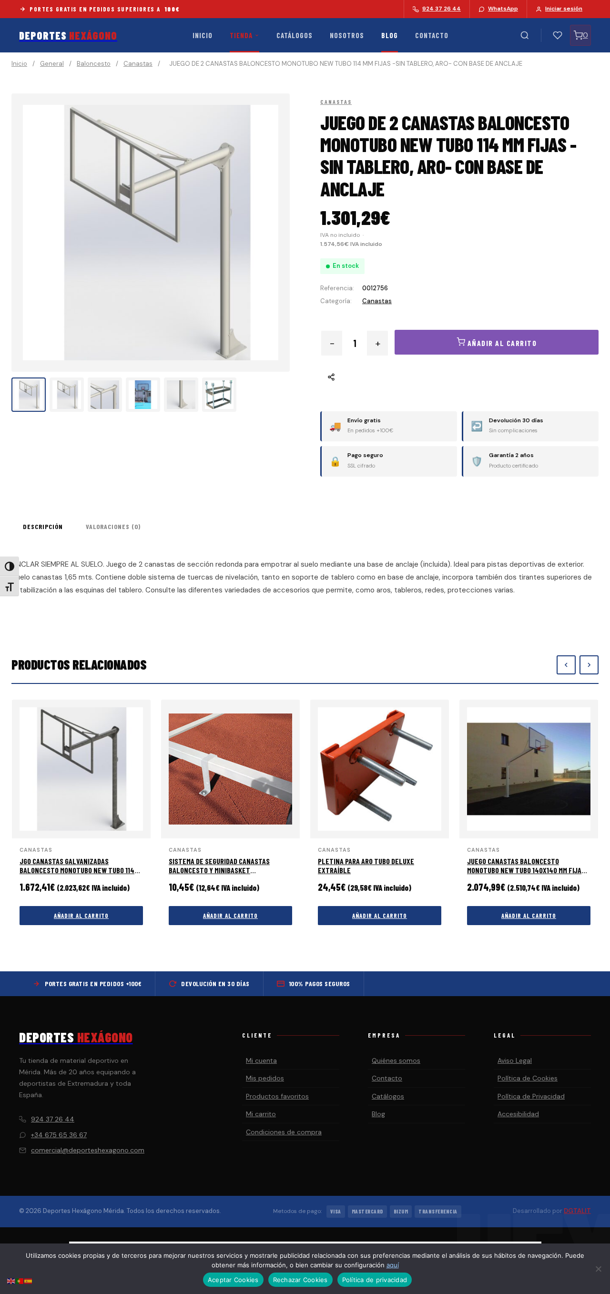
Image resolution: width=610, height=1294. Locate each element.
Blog (389, 35)
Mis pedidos (265, 1078)
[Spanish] (28, 1280)
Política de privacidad (374, 1280)
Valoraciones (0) (113, 526)
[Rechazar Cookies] (598, 1269)
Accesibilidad (518, 1114)
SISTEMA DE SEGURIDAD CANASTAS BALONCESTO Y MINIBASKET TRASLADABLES (219, 870)
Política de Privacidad (531, 1096)
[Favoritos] (557, 35)
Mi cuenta (261, 1060)
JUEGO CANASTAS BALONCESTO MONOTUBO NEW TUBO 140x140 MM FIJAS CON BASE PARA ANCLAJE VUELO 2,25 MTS (528, 870)
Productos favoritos (277, 1096)
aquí (392, 1265)
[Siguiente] (589, 664)
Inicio (203, 35)
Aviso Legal (515, 1060)
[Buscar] (524, 35)
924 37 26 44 (52, 1119)
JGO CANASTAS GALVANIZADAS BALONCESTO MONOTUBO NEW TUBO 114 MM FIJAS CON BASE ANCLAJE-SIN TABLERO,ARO (77, 874)
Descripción (43, 526)
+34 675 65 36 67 (59, 1135)
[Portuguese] (20, 1280)
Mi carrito (261, 1114)
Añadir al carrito (81, 915)
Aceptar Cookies (233, 1280)
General (52, 64)
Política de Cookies (528, 1078)
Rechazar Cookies (300, 1280)
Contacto (431, 35)
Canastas (137, 64)
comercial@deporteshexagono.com (87, 1150)
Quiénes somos (396, 1060)
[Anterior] (566, 664)
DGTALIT (577, 1211)
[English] (11, 1280)
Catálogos (294, 35)
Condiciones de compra (284, 1132)
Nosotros (347, 35)
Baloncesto (94, 64)
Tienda (241, 35)
